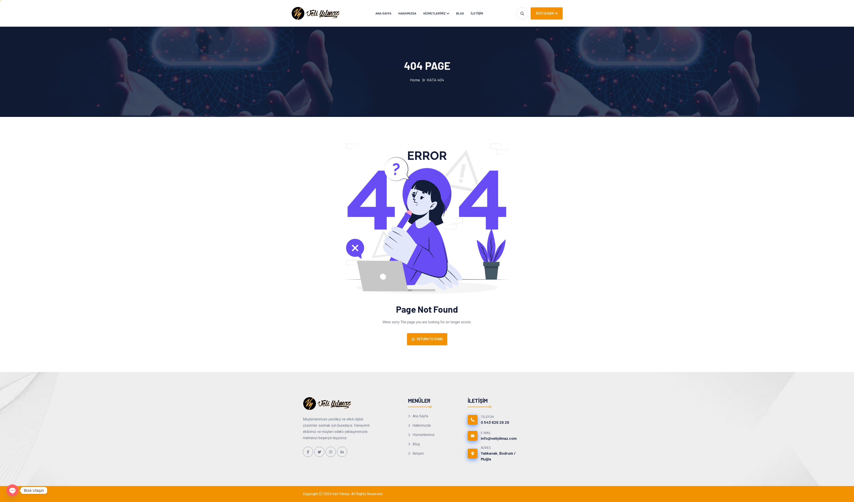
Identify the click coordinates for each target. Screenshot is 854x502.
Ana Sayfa (383, 13)
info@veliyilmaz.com (499, 438)
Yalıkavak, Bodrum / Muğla (498, 456)
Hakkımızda (407, 13)
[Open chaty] (12, 490)
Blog (460, 13)
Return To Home (430, 339)
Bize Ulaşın (545, 13)
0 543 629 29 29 (495, 422)
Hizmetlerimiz (434, 13)
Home (415, 79)
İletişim (477, 13)
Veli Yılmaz (341, 494)
